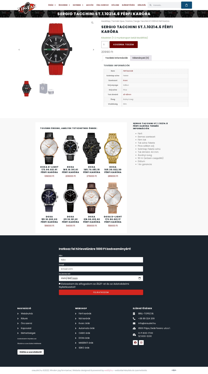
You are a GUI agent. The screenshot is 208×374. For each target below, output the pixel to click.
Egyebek (77, 5)
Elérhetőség (128, 5)
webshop (81, 308)
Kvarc (125, 80)
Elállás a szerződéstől (31, 352)
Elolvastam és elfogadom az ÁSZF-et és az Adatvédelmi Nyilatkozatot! (94, 285)
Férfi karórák (128, 71)
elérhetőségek (142, 308)
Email (61, 265)
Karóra (129, 21)
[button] (19, 50)
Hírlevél (142, 5)
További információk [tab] (116, 57)
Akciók (90, 5)
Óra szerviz (102, 5)
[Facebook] (135, 342)
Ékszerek (63, 5)
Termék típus (118, 21)
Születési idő (64, 274)
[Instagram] (141, 342)
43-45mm (127, 94)
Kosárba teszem (123, 44)
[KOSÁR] (186, 5)
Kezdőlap (105, 21)
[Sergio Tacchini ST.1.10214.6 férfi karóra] (56, 50)
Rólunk (115, 5)
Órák (50, 5)
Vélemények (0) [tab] (140, 57)
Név (60, 256)
